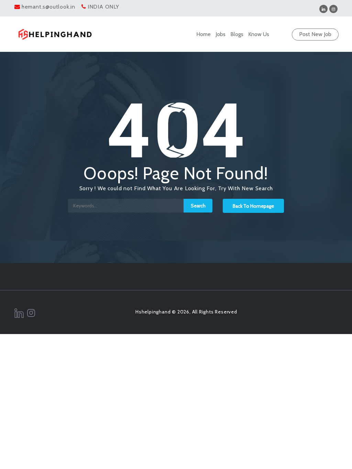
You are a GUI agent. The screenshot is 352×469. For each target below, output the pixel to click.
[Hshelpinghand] (54, 34)
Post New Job (315, 34)
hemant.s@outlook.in (48, 6)
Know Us (258, 34)
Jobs (221, 34)
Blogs (236, 34)
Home (203, 34)
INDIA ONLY (103, 6)
